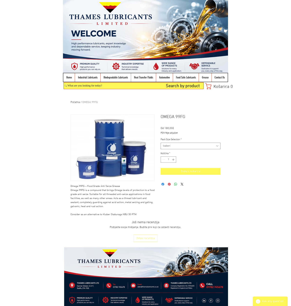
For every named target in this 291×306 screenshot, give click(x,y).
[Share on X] (182, 184)
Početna (75, 102)
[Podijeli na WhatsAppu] (176, 184)
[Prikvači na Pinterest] (169, 184)
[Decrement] (163, 160)
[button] (87, 77)
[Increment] (173, 160)
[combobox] (190, 146)
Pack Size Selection (171, 139)
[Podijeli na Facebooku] (163, 184)
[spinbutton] (168, 160)
